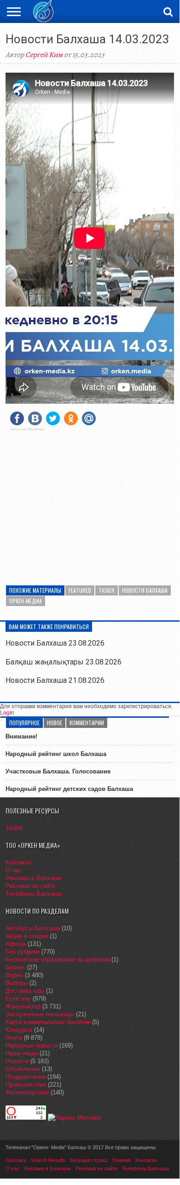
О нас (14, 870)
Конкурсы (19, 1029)
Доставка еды (25, 990)
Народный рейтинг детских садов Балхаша (69, 788)
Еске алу (18, 998)
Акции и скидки (27, 936)
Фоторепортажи (27, 1092)
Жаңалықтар (23, 1006)
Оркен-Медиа (25, 601)
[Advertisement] (90, 502)
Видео (14, 975)
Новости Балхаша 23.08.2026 (55, 643)
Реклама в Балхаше (34, 878)
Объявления (23, 1068)
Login (7, 713)
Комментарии (87, 723)
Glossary (16, 1160)
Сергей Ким (44, 55)
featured (80, 590)
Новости (17, 1061)
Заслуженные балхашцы (40, 1014)
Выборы (17, 982)
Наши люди (22, 1053)
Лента (14, 1037)
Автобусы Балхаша (33, 928)
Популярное (24, 723)
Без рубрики (23, 951)
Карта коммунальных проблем (48, 1022)
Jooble (14, 827)
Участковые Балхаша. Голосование (58, 771)
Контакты (18, 862)
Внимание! (21, 736)
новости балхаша (145, 590)
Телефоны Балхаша (34, 893)
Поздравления (26, 1076)
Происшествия (26, 1084)
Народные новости (32, 1045)
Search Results (48, 1160)
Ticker (107, 590)
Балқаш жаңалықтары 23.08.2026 (64, 662)
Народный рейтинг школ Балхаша (56, 753)
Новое (54, 723)
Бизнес (15, 967)
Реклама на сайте (30, 885)
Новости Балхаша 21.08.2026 (55, 680)
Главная (121, 1160)
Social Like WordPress (27, 429)
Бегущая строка (88, 1160)
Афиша (16, 943)
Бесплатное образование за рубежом (58, 959)
